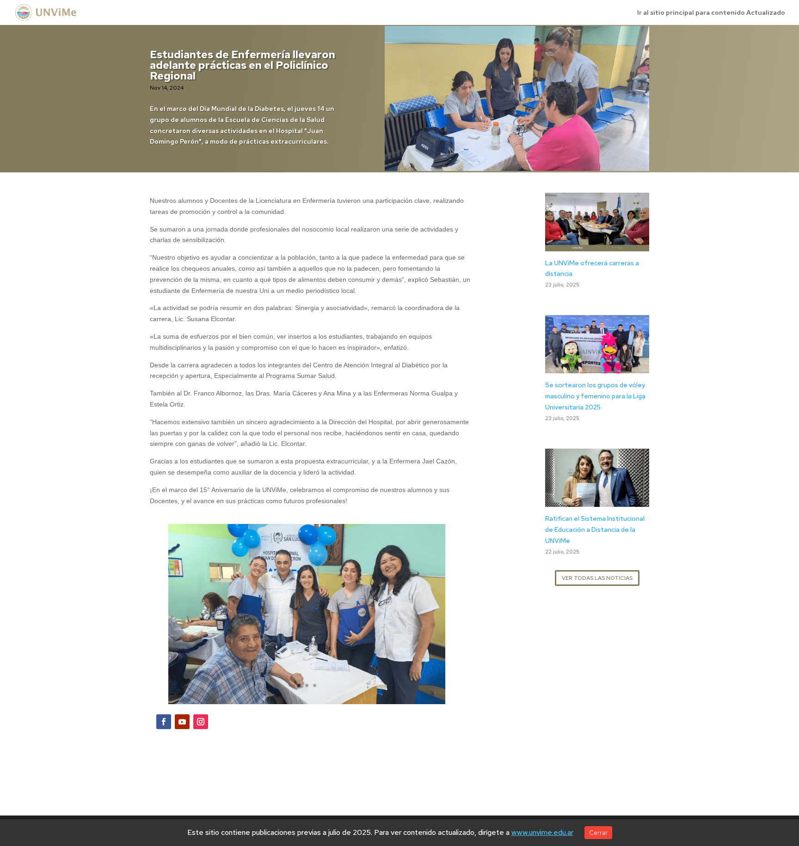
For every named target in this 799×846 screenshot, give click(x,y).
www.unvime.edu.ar (542, 832)
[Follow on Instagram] (200, 721)
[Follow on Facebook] (163, 721)
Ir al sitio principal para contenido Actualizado (711, 13)
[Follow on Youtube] (182, 721)
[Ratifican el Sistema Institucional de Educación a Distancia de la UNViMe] (597, 501)
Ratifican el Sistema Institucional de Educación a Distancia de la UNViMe (595, 529)
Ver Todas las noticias (597, 578)
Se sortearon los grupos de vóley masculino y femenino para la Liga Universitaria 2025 (595, 396)
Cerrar (598, 832)
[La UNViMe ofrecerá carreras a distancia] (597, 245)
